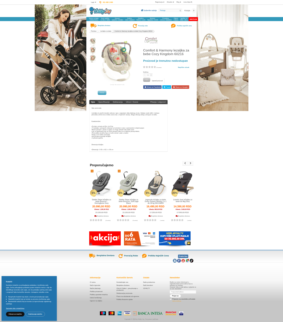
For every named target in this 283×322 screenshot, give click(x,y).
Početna (93, 31)
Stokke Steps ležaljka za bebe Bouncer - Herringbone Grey (101, 201)
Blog (178, 2)
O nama (93, 282)
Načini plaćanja (95, 288)
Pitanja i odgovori (158, 102)
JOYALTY (146, 288)
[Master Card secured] (171, 313)
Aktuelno (169, 2)
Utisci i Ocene (132, 102)
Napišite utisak (183, 67)
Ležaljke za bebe (105, 31)
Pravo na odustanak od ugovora (128, 296)
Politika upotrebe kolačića (99, 294)
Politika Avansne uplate (125, 299)
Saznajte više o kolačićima (15, 308)
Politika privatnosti (96, 291)
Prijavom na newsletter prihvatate (183, 299)
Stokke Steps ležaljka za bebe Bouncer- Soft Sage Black (129, 201)
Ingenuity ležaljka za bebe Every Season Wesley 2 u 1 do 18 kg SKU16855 (155, 201)
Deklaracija (118, 102)
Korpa (189, 10)
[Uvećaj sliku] (97, 192)
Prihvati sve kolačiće (15, 314)
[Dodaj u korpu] (106, 192)
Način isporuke (95, 285)
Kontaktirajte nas (122, 282)
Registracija (159, 2)
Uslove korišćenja (176, 301)
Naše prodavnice (149, 282)
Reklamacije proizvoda (124, 293)
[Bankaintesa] (148, 313)
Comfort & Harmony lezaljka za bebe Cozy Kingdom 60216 (133, 31)
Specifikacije (104, 102)
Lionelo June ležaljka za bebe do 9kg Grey (182, 200)
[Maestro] (103, 313)
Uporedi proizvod (157, 81)
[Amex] (119, 313)
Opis (93, 102)
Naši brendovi (148, 285)
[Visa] (127, 313)
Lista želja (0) (188, 2)
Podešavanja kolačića (35, 314)
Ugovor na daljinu (96, 301)
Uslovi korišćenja (96, 298)
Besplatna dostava (123, 285)
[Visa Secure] (181, 313)
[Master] (112, 313)
